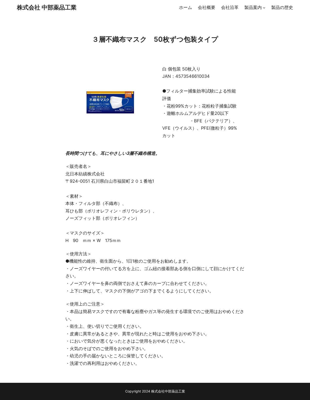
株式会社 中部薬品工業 (47, 7)
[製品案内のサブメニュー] (264, 7)
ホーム (185, 7)
